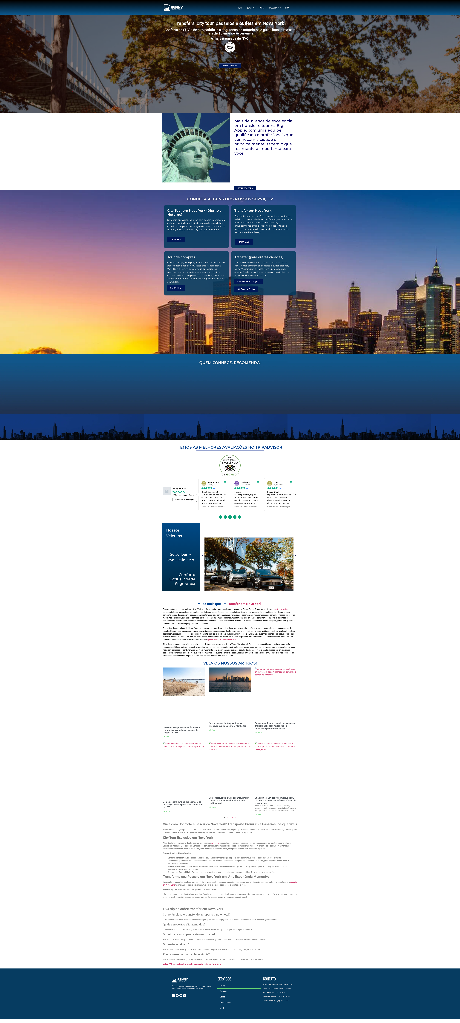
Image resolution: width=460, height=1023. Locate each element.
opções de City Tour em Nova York (221, 639)
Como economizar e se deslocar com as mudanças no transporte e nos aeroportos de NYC (183, 804)
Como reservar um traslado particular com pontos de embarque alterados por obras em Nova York (229, 800)
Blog (287, 7)
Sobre (261, 7)
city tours (215, 843)
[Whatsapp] (184, 995)
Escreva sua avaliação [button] (185, 500)
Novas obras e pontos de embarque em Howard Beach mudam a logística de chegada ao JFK (181, 730)
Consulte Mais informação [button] (213, 507)
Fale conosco (275, 7)
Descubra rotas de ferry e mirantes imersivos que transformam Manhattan (227, 724)
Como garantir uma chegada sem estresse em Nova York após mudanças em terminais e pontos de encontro (275, 726)
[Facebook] (177, 995)
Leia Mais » (166, 736)
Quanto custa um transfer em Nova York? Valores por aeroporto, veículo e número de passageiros (275, 800)
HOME (240, 7)
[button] (295, 494)
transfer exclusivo (280, 609)
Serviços (251, 7)
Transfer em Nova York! (245, 604)
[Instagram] (173, 995)
